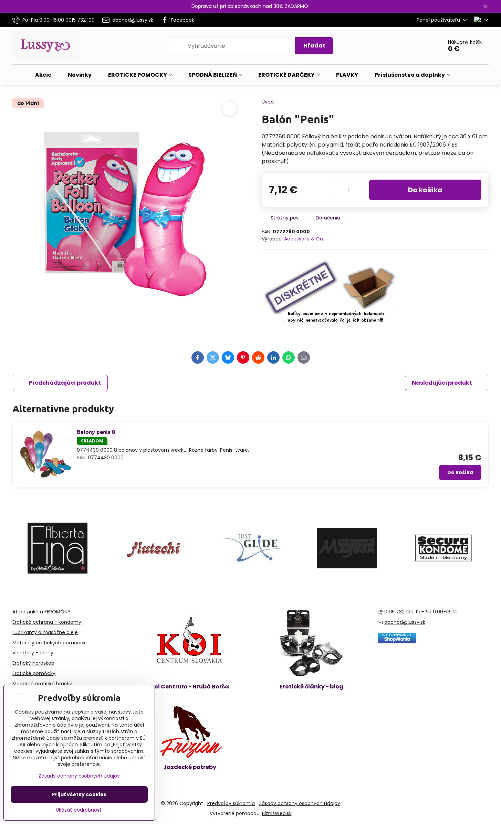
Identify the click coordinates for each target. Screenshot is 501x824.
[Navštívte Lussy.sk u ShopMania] (397, 641)
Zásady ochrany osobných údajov (299, 803)
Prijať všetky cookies (79, 794)
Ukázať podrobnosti (79, 810)
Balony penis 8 (96, 431)
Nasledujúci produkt (442, 383)
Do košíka (425, 190)
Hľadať (314, 46)
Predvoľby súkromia (231, 803)
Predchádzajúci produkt (65, 383)
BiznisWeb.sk (277, 813)
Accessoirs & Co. (304, 238)
